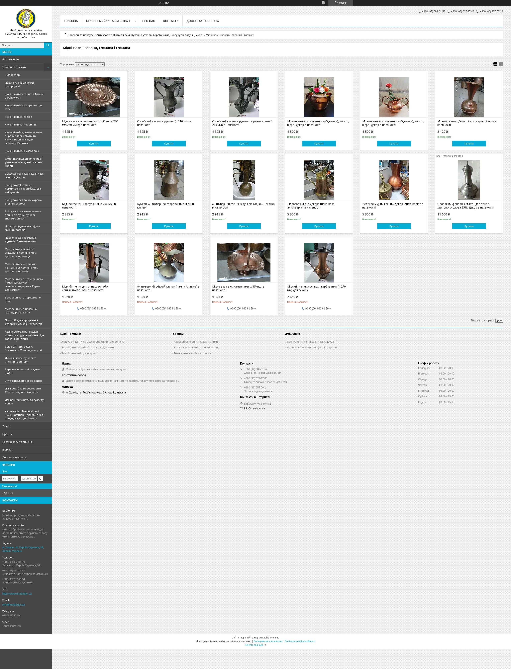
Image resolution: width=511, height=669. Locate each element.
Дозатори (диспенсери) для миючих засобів (22, 228)
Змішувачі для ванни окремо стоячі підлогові (23, 201)
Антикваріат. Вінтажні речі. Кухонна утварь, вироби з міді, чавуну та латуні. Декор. (24, 414)
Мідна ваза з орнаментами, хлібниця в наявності (238, 288)
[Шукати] (48, 45)
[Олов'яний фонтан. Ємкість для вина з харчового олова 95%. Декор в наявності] (469, 180)
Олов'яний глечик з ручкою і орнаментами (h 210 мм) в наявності (242, 123)
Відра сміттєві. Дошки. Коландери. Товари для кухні (23, 348)
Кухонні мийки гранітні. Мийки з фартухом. (24, 95)
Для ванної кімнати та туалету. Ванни (24, 401)
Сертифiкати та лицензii (17, 442)
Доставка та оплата (203, 21)
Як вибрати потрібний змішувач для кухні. (88, 347)
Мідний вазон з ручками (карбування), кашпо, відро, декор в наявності (318, 123)
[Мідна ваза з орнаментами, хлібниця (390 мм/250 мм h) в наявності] (93, 97)
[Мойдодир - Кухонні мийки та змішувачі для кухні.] (26, 19)
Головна (71, 21)
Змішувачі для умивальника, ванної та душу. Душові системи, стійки (23, 214)
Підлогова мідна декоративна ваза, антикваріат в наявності (311, 205)
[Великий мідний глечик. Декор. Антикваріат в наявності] (394, 180)
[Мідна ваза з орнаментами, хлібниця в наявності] (243, 263)
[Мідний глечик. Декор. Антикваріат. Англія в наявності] (469, 97)
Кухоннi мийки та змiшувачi (108, 21)
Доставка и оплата (14, 457)
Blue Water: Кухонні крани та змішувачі (311, 341)
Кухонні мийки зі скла (18, 117)
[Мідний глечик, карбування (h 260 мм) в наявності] (93, 180)
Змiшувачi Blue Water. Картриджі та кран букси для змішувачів (23, 188)
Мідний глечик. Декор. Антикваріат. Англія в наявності (467, 123)
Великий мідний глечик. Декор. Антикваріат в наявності (392, 205)
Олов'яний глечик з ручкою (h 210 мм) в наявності (164, 123)
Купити (93, 143)
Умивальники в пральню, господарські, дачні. (21, 310)
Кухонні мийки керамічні (20, 124)
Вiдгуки (7, 449)
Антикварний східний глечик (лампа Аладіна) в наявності (168, 288)
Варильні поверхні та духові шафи (23, 371)
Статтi (6, 426)
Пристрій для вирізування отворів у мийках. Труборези (23, 322)
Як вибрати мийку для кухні (78, 353)
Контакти (170, 21)
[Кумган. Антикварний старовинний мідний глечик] (168, 180)
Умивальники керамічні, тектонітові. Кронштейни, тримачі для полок (21, 267)
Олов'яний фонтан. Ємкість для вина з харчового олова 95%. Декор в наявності (465, 205)
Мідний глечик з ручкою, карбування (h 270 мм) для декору (316, 288)
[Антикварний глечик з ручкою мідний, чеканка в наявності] (243, 180)
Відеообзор (12, 75)
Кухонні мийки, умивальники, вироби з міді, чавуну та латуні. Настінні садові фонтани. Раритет (23, 137)
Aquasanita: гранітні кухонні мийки (196, 341)
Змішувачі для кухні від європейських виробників (93, 341)
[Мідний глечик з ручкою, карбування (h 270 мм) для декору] (319, 263)
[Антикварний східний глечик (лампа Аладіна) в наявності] (168, 263)
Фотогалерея (10, 59)
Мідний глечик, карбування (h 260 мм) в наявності (89, 205)
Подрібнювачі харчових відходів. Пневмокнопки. (21, 239)
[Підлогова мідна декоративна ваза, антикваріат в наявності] (319, 180)
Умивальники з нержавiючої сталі (23, 299)
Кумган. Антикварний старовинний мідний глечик (165, 205)
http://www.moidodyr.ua (17, 593)
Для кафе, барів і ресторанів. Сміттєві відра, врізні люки (23, 390)
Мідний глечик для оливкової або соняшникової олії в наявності (85, 288)
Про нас (7, 434)
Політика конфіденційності (300, 641)
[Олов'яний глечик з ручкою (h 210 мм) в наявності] (168, 97)
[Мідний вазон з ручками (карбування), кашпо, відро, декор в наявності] (319, 97)
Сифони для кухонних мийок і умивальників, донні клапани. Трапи (24, 162)
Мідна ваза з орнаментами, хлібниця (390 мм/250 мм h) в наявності (90, 123)
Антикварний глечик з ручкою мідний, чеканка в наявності (243, 205)
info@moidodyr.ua (13, 604)
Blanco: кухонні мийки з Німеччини (196, 347)
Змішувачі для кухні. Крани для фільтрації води (24, 175)
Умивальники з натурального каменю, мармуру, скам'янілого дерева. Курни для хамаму (24, 284)
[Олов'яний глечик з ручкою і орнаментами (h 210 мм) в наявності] (243, 97)
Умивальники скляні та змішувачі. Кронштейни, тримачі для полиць (20, 252)
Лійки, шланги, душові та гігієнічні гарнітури (20, 359)
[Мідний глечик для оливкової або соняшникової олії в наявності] (93, 263)
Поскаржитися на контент (268, 641)
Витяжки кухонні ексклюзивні (24, 380)
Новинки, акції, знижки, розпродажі (19, 84)
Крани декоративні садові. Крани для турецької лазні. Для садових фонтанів (24, 335)
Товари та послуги (14, 67)
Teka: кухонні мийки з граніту (192, 353)
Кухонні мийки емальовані (22, 151)
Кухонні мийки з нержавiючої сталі (23, 107)
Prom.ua (274, 637)
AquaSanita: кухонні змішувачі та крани (311, 347)
